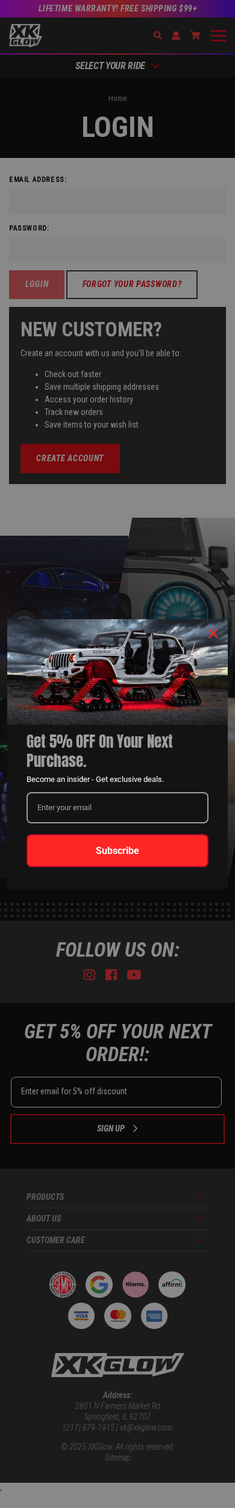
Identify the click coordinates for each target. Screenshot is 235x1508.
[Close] (213, 633)
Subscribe (117, 850)
